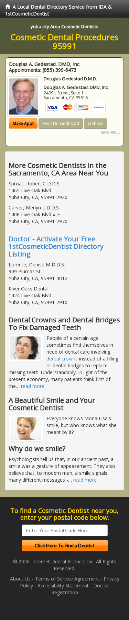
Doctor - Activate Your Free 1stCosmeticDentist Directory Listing (56, 246)
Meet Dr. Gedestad (60, 123)
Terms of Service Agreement (67, 578)
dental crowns (62, 358)
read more (32, 386)
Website (96, 123)
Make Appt (23, 123)
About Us (20, 578)
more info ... (110, 132)
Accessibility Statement (63, 585)
